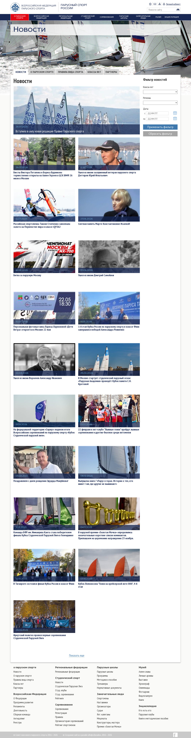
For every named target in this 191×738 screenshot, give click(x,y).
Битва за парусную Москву (27, 275)
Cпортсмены (103, 698)
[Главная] (150, 4)
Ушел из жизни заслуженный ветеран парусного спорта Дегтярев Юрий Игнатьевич (107, 174)
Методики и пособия (107, 679)
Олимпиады (144, 687)
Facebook (175, 735)
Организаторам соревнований (69, 721)
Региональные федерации (71, 667)
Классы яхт (94, 72)
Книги (141, 699)
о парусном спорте (24, 667)
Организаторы (104, 706)
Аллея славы (144, 671)
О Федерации (20, 698)
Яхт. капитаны (103, 714)
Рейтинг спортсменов (65, 725)
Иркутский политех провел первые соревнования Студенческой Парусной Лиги (39, 637)
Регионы (147, 98)
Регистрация (61, 713)
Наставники (102, 702)
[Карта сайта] (159, 4)
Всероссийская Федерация (29, 694)
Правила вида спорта (70, 72)
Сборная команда (21, 714)
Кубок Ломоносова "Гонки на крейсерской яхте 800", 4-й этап (107, 585)
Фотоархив (144, 691)
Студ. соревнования (64, 694)
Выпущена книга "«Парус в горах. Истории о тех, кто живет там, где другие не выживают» (105, 482)
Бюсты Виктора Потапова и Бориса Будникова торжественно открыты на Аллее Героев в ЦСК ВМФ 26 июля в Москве (42, 175)
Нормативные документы (109, 687)
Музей (142, 667)
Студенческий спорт (67, 677)
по (144, 118)
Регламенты (19, 706)
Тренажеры (102, 683)
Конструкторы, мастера (108, 722)
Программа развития (23, 702)
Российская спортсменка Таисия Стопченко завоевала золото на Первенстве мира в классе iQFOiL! (41, 225)
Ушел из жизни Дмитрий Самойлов (96, 275)
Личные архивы (146, 675)
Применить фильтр (160, 127)
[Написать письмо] (155, 4)
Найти (178, 10)
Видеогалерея (145, 695)
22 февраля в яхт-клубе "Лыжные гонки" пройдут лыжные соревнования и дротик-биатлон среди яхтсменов (108, 431)
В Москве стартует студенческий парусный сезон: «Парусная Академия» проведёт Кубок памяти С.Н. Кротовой (104, 381)
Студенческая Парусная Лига (69, 686)
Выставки (143, 679)
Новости (21, 72)
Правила (59, 717)
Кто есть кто (145, 710)
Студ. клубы (61, 690)
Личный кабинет (173, 4)
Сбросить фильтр (160, 134)
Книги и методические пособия (153, 718)
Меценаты (102, 718)
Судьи (100, 710)
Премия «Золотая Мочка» (109, 726)
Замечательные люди (110, 694)
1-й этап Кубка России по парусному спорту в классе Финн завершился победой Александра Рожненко (108, 328)
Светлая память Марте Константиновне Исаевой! (104, 223)
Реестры (17, 722)
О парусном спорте (42, 72)
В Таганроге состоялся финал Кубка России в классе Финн (43, 583)
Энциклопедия (147, 706)
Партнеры (111, 72)
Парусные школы (107, 667)
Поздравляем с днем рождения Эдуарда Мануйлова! (40, 480)
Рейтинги (59, 698)
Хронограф (144, 683)
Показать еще (76, 655)
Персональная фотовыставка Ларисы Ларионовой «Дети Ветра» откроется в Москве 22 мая (43, 328)
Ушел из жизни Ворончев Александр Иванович (37, 378)
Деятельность (20, 710)
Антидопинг (19, 718)
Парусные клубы (146, 714)
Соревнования (64, 704)
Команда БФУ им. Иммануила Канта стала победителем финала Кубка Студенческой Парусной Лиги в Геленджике (43, 534)
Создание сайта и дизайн (76, 734)
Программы (102, 675)
